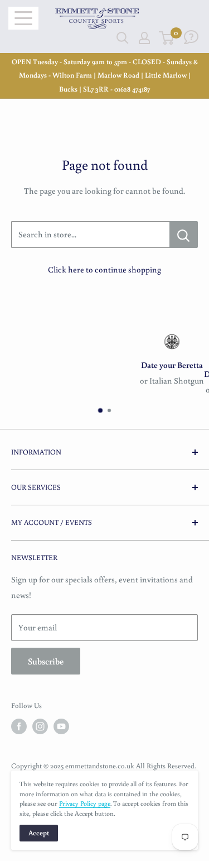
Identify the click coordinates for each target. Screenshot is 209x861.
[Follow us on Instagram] (40, 726)
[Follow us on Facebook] (19, 726)
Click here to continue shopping (104, 269)
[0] (167, 38)
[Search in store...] (183, 234)
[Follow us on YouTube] (61, 726)
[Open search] (122, 38)
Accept (38, 833)
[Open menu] (23, 18)
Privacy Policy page (84, 803)
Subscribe (46, 661)
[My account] (144, 38)
